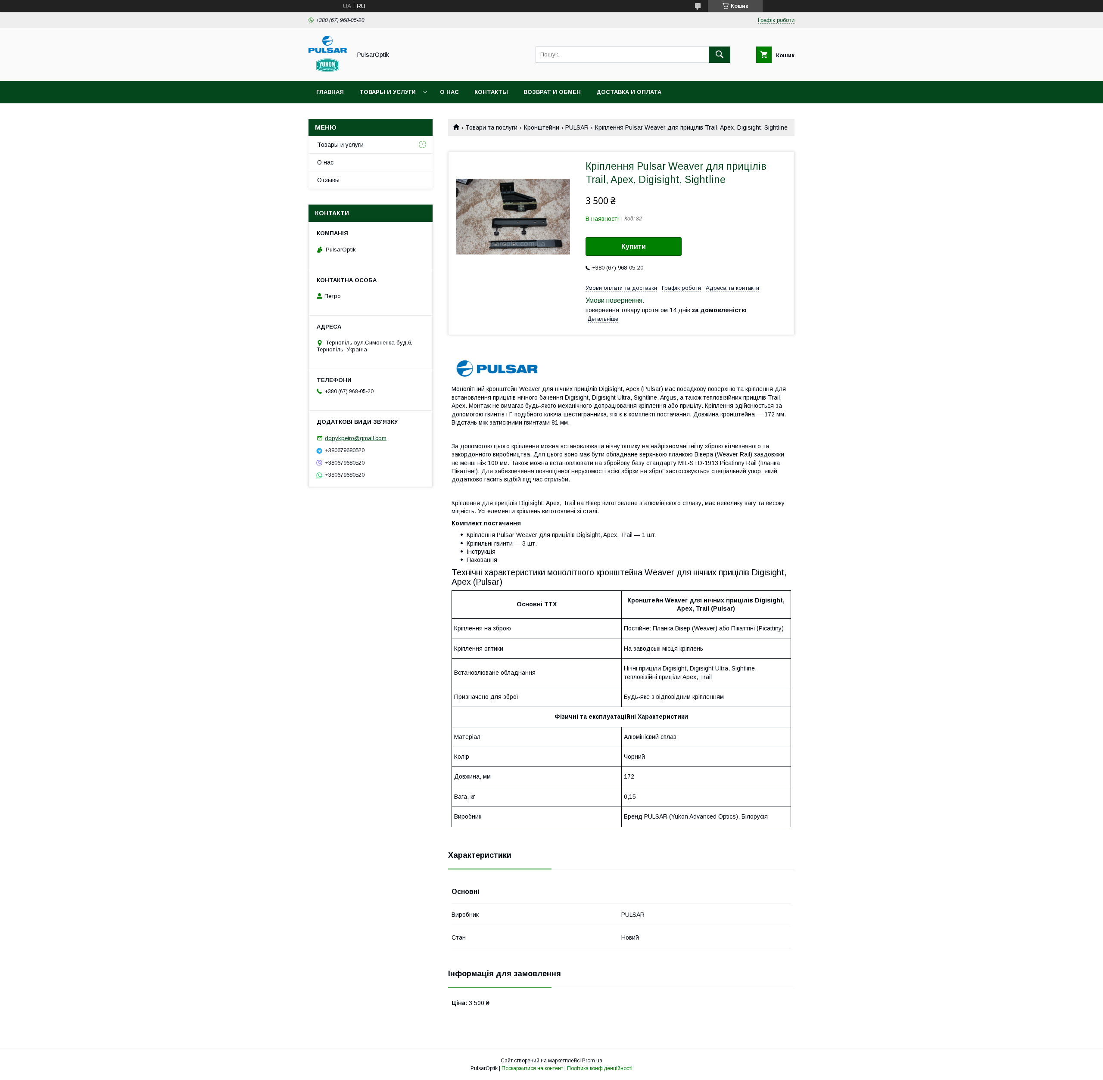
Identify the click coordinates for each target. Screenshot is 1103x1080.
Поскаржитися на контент (532, 1068)
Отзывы (328, 180)
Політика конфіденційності (600, 1068)
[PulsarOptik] (327, 69)
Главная (330, 92)
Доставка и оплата (628, 92)
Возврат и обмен (552, 92)
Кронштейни (541, 127)
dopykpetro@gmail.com (355, 438)
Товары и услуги (387, 92)
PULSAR (577, 127)
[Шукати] (719, 55)
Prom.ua (592, 1061)
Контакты (491, 92)
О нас (449, 92)
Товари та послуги (491, 127)
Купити (633, 246)
